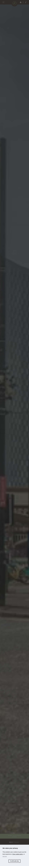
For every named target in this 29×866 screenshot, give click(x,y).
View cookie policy (17, 854)
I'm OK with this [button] (14, 861)
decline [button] (5, 856)
